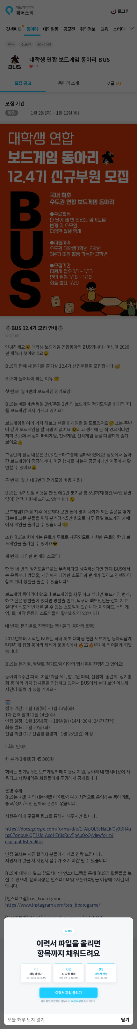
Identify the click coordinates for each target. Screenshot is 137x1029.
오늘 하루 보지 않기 (26, 1019)
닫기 (125, 1019)
